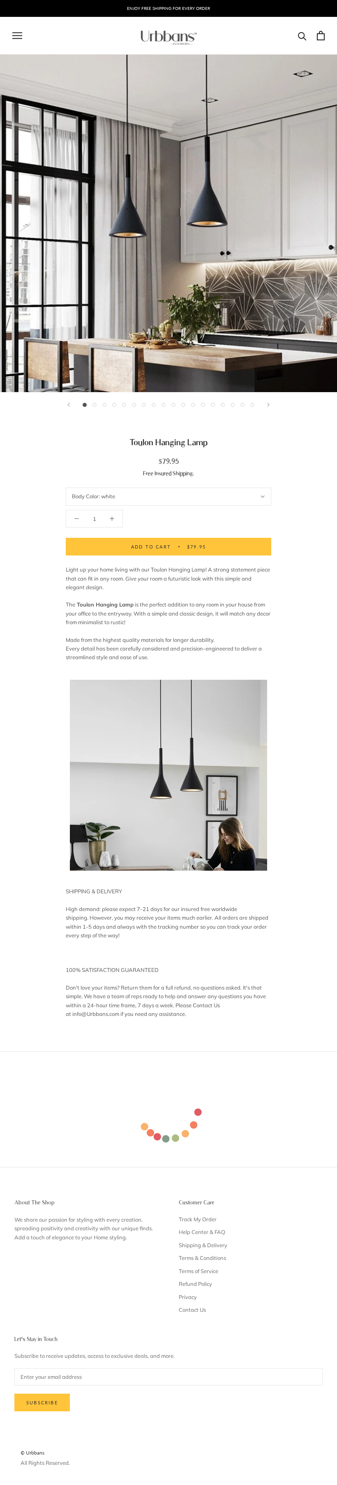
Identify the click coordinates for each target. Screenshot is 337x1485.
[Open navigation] (17, 35)
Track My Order (198, 1219)
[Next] (268, 405)
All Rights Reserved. (45, 1462)
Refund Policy (195, 1283)
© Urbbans (32, 1453)
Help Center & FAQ (202, 1232)
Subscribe (42, 1402)
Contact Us (192, 1309)
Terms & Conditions (202, 1258)
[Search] (302, 35)
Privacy (188, 1297)
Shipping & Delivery (203, 1245)
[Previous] (68, 405)
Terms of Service (198, 1271)
